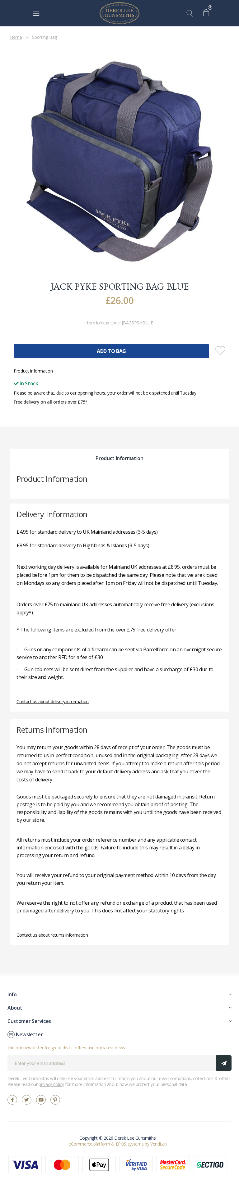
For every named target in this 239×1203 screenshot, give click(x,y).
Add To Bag (111, 351)
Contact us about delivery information (52, 701)
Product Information (33, 371)
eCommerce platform (89, 1144)
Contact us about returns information (52, 935)
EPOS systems (130, 1144)
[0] (207, 13)
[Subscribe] (224, 1063)
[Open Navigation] (36, 13)
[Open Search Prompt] (191, 13)
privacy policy (51, 1084)
